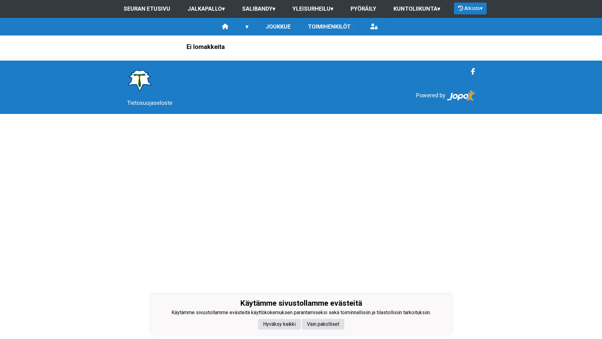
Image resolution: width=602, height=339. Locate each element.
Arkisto (473, 8)
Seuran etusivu (147, 8)
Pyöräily (363, 8)
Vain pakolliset (323, 324)
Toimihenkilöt (329, 26)
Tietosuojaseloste (149, 103)
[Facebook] (470, 71)
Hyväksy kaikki (279, 324)
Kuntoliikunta (416, 8)
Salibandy (258, 8)
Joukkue (278, 26)
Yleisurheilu (313, 8)
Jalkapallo (206, 8)
